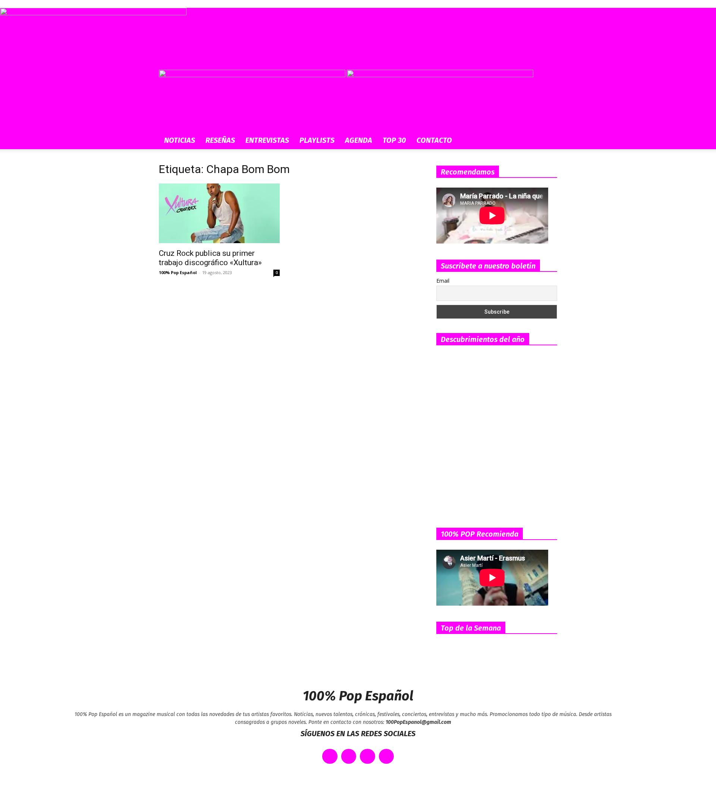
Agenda (358, 140)
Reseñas (220, 140)
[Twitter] (349, 756)
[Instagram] (367, 756)
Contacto (434, 140)
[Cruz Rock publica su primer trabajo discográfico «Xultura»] (219, 213)
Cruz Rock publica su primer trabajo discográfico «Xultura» (210, 258)
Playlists (317, 140)
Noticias (179, 140)
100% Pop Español (178, 272)
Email (442, 280)
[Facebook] (329, 756)
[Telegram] (386, 756)
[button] (548, 79)
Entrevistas (267, 140)
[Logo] (253, 75)
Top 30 (394, 140)
